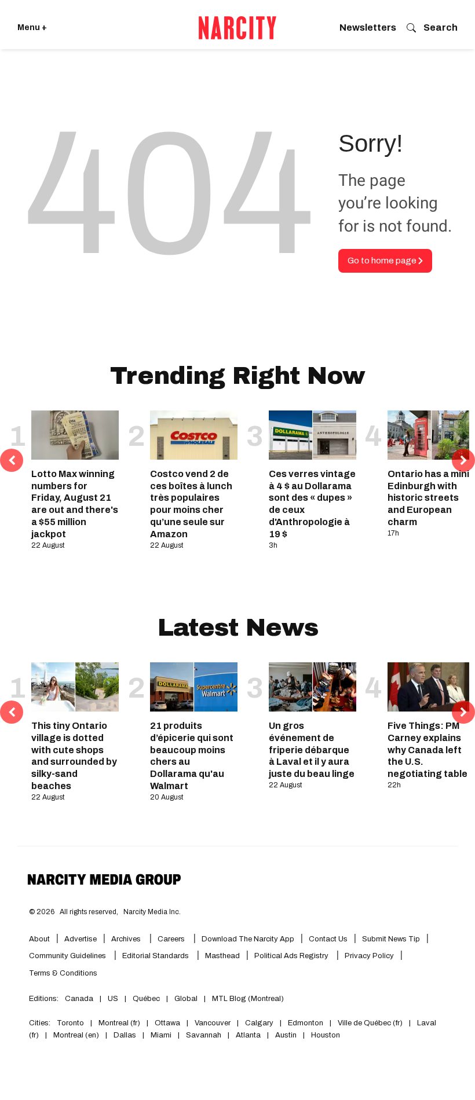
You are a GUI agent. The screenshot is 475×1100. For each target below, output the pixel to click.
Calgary (259, 1023)
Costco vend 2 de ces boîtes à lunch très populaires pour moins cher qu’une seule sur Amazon (191, 504)
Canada (79, 999)
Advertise (80, 939)
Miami (161, 1035)
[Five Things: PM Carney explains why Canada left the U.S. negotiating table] (431, 687)
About (39, 939)
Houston (325, 1035)
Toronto (70, 1023)
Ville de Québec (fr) (370, 1023)
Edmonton (305, 1023)
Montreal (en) (76, 1035)
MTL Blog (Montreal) (248, 999)
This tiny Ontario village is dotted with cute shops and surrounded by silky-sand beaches (74, 756)
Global (186, 999)
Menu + (32, 27)
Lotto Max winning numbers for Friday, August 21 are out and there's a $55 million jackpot (74, 504)
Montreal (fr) (119, 1023)
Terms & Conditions (63, 973)
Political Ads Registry (292, 956)
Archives (126, 939)
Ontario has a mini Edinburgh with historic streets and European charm (428, 498)
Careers (171, 939)
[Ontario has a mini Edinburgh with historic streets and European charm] (431, 435)
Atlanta (248, 1035)
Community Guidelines (68, 956)
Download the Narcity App (248, 939)
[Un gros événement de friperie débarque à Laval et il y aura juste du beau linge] (312, 687)
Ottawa (167, 1023)
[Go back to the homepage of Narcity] (237, 27)
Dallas (125, 1035)
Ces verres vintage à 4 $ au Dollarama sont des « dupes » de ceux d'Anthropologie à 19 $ (312, 504)
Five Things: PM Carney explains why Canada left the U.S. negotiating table (427, 750)
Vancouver (213, 1023)
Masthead (222, 956)
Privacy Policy (369, 956)
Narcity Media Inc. (152, 912)
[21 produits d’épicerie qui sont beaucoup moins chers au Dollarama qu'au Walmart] (193, 687)
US (113, 999)
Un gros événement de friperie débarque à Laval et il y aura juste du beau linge (312, 750)
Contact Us (328, 939)
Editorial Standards (156, 956)
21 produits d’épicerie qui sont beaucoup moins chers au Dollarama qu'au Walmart (191, 756)
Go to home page (383, 260)
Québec (146, 999)
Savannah (203, 1035)
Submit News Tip (391, 939)
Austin (286, 1035)
